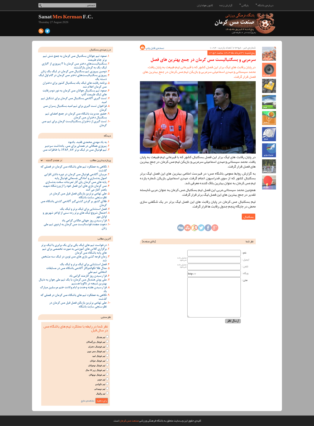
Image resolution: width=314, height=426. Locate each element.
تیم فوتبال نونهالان (97, 375)
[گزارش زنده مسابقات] (269, 70)
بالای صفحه (149, 241)
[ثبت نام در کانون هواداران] (269, 54)
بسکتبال (249, 217)
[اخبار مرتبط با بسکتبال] (269, 118)
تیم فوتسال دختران (97, 346)
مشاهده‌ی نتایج (87, 400)
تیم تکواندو (100, 384)
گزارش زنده (225, 5)
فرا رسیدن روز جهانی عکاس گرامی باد (84, 221)
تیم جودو (101, 379)
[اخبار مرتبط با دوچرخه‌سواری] (269, 150)
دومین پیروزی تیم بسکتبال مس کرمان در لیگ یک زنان (74, 71)
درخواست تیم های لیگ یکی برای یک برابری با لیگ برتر (74, 245)
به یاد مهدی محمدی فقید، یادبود (87, 142)
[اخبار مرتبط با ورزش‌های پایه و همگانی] (269, 166)
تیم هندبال (101, 337)
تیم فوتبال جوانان (97, 361)
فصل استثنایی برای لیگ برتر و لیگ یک (83, 209)
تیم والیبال (100, 393)
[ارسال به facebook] (208, 228)
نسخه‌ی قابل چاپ (154, 48)
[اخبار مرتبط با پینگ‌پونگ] (269, 182)
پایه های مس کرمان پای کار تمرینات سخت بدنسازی (76, 182)
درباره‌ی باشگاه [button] (265, 5)
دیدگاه (107, 135)
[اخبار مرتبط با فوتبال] (269, 102)
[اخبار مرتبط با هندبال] (269, 134)
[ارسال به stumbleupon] (187, 228)
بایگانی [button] (245, 5)
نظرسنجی (106, 317)
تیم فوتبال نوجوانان (97, 365)
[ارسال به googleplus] (214, 228)
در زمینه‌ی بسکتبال (100, 49)
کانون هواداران (205, 5)
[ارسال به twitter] (201, 228)
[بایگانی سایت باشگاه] (269, 86)
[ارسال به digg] (180, 228)
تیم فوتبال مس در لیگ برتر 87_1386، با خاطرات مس (75, 150)
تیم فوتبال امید (99, 356)
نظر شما (250, 241)
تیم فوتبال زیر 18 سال (95, 370)
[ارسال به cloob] (194, 228)
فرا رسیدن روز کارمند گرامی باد (88, 276)
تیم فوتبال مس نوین (96, 351)
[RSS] (41, 32)
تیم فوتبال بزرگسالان (96, 342)
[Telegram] (47, 32)
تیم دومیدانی (100, 389)
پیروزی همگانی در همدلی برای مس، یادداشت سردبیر (75, 146)
